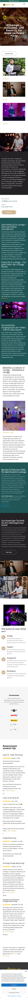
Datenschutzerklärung (12, 995)
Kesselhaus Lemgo (8, 432)
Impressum (19, 995)
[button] (26, 971)
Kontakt (9, 212)
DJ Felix (5, 100)
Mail (21, 638)
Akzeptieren (14, 985)
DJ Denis (5, 124)
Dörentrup (6, 956)
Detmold (14, 953)
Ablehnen (14, 988)
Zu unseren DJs (9, 53)
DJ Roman (5, 79)
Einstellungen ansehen (14, 992)
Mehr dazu (4, 298)
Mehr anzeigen (10, 790)
